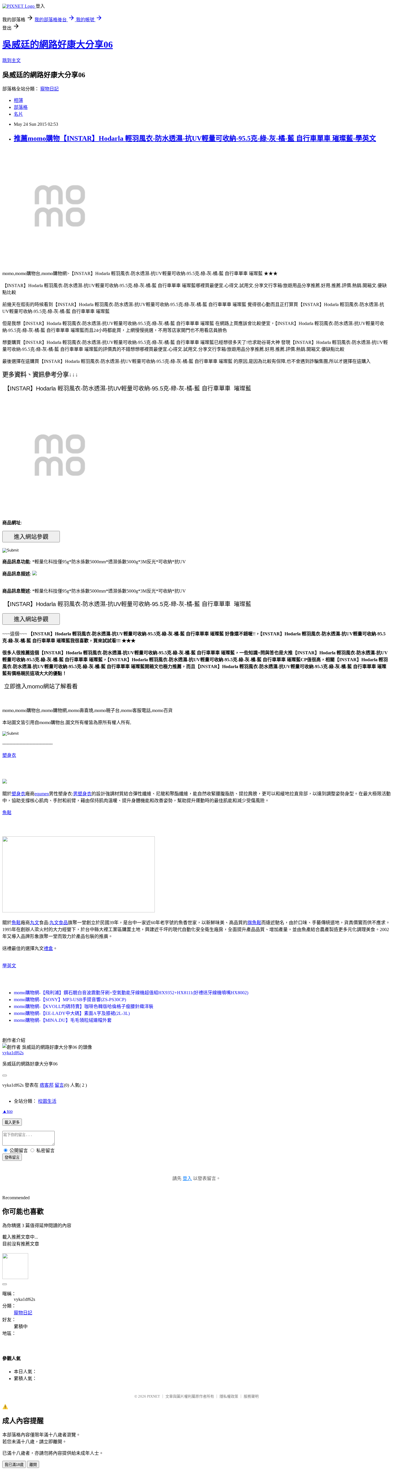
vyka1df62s (13, 1052)
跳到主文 (11, 60)
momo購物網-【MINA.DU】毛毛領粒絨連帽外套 (63, 1020)
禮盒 (48, 948)
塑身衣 (9, 755)
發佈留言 (12, 1157)
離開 (33, 1465)
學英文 (9, 965)
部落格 (21, 107)
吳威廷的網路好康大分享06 (57, 44)
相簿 (18, 100)
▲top (7, 1111)
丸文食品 (58, 922)
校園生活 (47, 1101)
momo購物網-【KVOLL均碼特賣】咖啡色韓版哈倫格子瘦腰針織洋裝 (83, 1006)
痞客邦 (47, 1085)
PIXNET (153, 1396)
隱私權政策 (229, 1396)
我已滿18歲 (14, 1465)
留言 (59, 1085)
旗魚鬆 (254, 922)
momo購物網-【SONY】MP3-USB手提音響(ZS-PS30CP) (70, 999)
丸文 (34, 922)
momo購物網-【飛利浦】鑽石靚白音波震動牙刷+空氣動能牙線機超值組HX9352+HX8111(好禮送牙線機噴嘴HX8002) (131, 992)
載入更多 (12, 1122)
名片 (18, 114)
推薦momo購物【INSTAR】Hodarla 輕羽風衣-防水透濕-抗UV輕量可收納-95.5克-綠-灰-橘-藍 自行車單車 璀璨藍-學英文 (195, 138)
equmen (42, 793)
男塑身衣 (82, 793)
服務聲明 (251, 1396)
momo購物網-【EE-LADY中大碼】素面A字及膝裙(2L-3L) (72, 1013)
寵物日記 (49, 88)
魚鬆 (7, 812)
